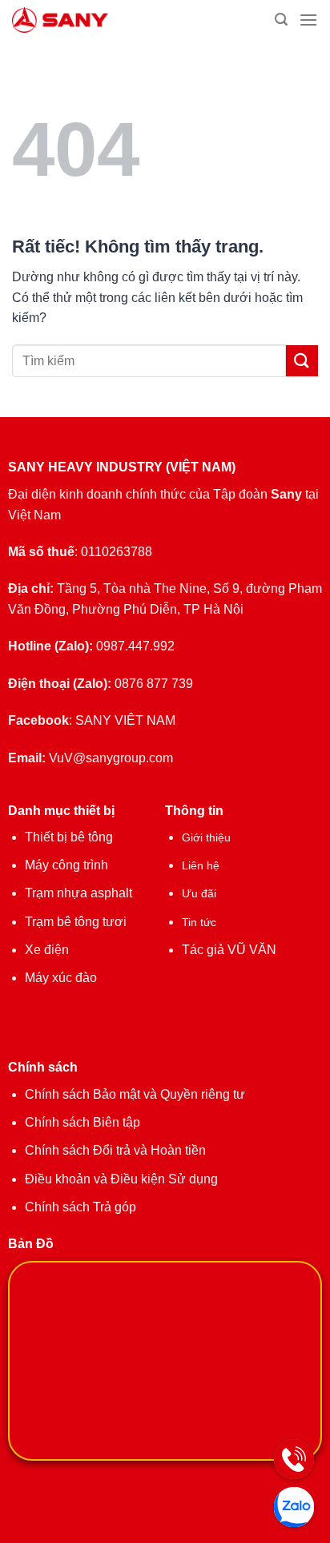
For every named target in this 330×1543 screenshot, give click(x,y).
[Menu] (308, 19)
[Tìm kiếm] (281, 19)
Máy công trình (66, 865)
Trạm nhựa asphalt (78, 893)
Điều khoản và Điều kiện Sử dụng (121, 1179)
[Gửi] (302, 360)
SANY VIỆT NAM (125, 720)
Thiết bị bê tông (69, 837)
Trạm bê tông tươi (76, 922)
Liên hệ (200, 865)
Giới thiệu (206, 837)
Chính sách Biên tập (82, 1122)
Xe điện (47, 949)
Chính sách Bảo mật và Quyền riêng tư (135, 1094)
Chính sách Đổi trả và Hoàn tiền (115, 1150)
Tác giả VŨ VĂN (229, 949)
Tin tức (199, 922)
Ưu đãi (199, 893)
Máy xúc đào (61, 977)
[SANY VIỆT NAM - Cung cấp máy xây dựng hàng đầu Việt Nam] (99, 20)
